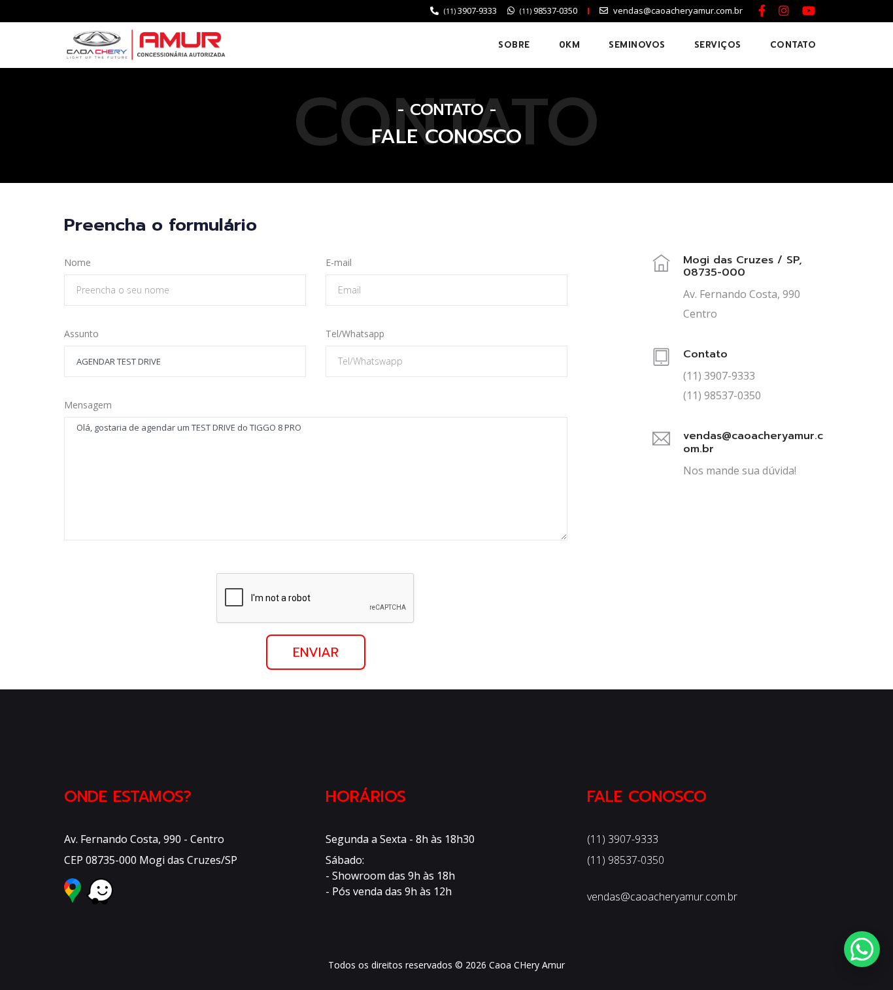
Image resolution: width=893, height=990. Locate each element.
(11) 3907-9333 (622, 839)
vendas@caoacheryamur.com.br (662, 896)
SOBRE (514, 45)
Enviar (316, 652)
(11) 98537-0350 (625, 860)
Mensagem (88, 405)
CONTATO (793, 45)
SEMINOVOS (637, 45)
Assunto (81, 333)
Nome (77, 262)
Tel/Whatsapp (355, 333)
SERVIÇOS (717, 45)
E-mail (339, 262)
